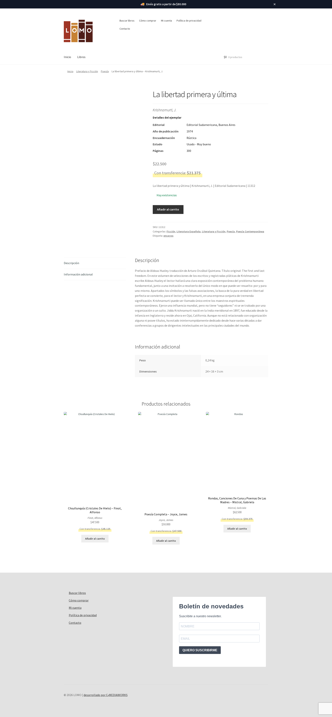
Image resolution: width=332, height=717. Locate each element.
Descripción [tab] (71, 263)
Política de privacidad (189, 20)
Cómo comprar (147, 20)
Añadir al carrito (168, 209)
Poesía (105, 71)
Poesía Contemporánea (250, 231)
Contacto (125, 28)
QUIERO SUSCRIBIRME (200, 650)
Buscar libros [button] (127, 20)
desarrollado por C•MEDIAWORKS (106, 695)
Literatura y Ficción (87, 71)
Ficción (171, 231)
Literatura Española (189, 231)
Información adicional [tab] (78, 274)
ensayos (168, 235)
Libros (81, 57)
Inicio (67, 57)
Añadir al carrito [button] (95, 538)
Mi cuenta (166, 20)
